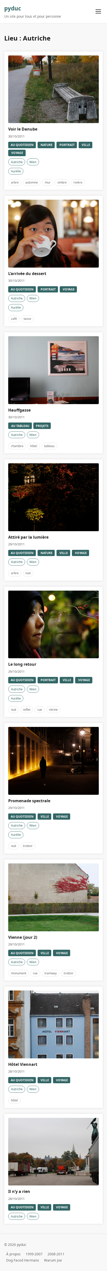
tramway (51, 973)
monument (18, 973)
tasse (27, 319)
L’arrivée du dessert (27, 273)
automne (31, 182)
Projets (42, 426)
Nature (47, 145)
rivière (77, 182)
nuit (28, 573)
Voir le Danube (22, 129)
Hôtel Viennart (22, 1064)
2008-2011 (56, 1254)
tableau (49, 446)
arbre (15, 182)
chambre (17, 446)
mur (48, 182)
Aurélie (16, 171)
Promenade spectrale (29, 800)
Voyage (17, 153)
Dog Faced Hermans (22, 1260)
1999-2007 (34, 1254)
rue (39, 709)
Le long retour (22, 664)
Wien (32, 162)
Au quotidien (22, 145)
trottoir (28, 846)
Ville (86, 145)
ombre (62, 182)
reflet (26, 709)
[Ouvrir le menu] (98, 11)
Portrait (67, 145)
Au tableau (20, 426)
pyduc (12, 8)
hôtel (33, 446)
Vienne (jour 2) (22, 937)
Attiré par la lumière (28, 537)
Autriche (17, 162)
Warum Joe (53, 1260)
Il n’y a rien (19, 1191)
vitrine (53, 709)
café (14, 319)
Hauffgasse (19, 410)
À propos (13, 1254)
